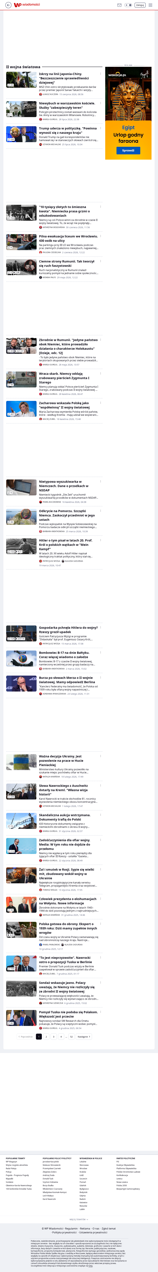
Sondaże (9, 1182)
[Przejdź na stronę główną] (8, 7)
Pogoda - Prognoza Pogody (17, 1175)
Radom (83, 1199)
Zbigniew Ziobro (49, 1172)
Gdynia (83, 1195)
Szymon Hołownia (50, 1182)
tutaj (90, 1265)
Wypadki (9, 1178)
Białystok (83, 1192)
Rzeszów (83, 1206)
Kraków (83, 1172)
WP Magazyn (11, 1161)
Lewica (119, 1178)
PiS (117, 1161)
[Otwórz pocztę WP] (119, 5)
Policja (8, 1172)
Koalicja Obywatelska (125, 1165)
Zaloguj (140, 5)
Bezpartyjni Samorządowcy (128, 1189)
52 (71, 1036)
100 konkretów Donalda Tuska (19, 1189)
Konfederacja (122, 1175)
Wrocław (83, 1168)
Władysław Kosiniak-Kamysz (55, 1192)
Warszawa (84, 1165)
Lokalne (83, 1161)
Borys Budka (48, 1185)
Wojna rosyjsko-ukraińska (17, 1165)
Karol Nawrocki (49, 1199)
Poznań (83, 1182)
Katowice (83, 1202)
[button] (128, 5)
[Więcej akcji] (100, 73)
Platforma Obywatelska (126, 1168)
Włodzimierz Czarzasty (52, 1189)
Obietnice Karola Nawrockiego (19, 1185)
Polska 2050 (121, 1185)
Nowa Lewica (122, 1182)
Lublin (82, 1209)
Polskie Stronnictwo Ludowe (128, 1172)
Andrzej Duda (48, 1175)
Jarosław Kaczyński (51, 1161)
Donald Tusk (48, 1178)
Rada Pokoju (11, 1168)
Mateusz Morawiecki (51, 1165)
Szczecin (83, 1178)
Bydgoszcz (84, 1189)
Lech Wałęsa (48, 1195)
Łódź (82, 1175)
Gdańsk (83, 1185)
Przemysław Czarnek (52, 1168)
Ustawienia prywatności (92, 1232)
